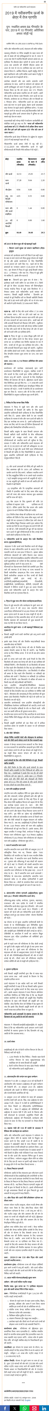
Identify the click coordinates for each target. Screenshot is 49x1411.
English (28, 1400)
